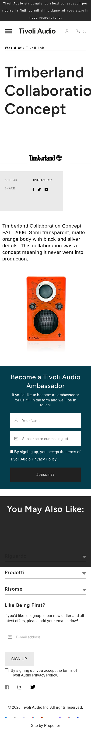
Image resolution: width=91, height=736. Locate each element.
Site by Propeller (45, 726)
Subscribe (45, 474)
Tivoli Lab (35, 48)
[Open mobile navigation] (8, 31)
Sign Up (19, 659)
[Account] (67, 31)
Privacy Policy (44, 675)
